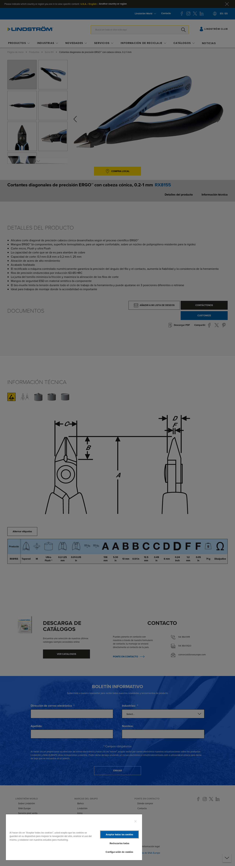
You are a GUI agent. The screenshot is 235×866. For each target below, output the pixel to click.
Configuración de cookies (119, 852)
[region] (74, 837)
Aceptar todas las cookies (119, 834)
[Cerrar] (135, 821)
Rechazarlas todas (119, 843)
